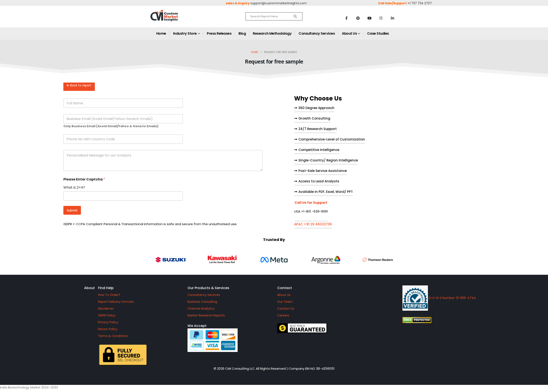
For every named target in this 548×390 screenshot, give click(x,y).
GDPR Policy (106, 315)
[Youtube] (369, 18)
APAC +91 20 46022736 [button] (313, 224)
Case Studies (378, 33)
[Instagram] (381, 18)
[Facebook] (346, 18)
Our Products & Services (208, 287)
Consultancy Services (317, 33)
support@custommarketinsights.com (278, 3)
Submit (72, 210)
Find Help (106, 287)
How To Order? (109, 295)
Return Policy (107, 329)
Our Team (285, 302)
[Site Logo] (173, 19)
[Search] (295, 16)
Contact (284, 287)
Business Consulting (202, 302)
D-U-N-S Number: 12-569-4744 (452, 298)
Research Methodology (272, 33)
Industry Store (185, 33)
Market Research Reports (206, 315)
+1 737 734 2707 (420, 3)
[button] (311, 211)
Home (161, 33)
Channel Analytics (201, 308)
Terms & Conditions (113, 336)
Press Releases (219, 33)
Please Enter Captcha (84, 179)
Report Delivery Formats (116, 302)
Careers (283, 315)
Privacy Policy (108, 322)
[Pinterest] (358, 18)
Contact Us (285, 308)
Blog (242, 33)
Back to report (80, 85)
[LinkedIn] (392, 18)
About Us (349, 33)
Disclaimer (106, 308)
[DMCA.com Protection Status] (453, 320)
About (89, 287)
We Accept (197, 325)
